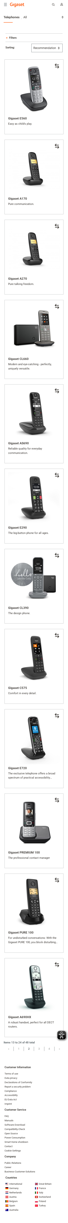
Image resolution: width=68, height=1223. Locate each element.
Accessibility (11, 1095)
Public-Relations (13, 1163)
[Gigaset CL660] (34, 329)
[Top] (63, 1209)
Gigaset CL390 (18, 608)
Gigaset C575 (17, 688)
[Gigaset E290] (34, 498)
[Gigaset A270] (34, 249)
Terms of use (11, 1073)
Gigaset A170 (17, 198)
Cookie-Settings (13, 1150)
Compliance (11, 1091)
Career (8, 1167)
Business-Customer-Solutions (20, 1171)
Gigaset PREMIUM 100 (24, 852)
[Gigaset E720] (34, 738)
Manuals (9, 1120)
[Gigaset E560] (34, 89)
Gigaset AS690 (18, 443)
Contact (9, 1146)
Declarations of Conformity (18, 1082)
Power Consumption (15, 1137)
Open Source (11, 1133)
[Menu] (5, 4)
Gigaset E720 (17, 768)
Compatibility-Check (15, 1129)
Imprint (8, 1103)
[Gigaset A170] (34, 169)
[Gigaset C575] (34, 658)
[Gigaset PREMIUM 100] (34, 823)
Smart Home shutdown (16, 1142)
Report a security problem (18, 1086)
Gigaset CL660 (18, 359)
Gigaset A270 (17, 278)
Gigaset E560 (17, 118)
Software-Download (15, 1124)
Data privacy (11, 1078)
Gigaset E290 (17, 527)
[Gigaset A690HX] (34, 987)
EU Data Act (11, 1099)
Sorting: (10, 47)
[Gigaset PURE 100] (34, 903)
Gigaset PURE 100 (21, 932)
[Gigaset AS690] (34, 413)
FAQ (7, 1116)
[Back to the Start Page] (17, 5)
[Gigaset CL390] (34, 578)
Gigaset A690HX (19, 1017)
